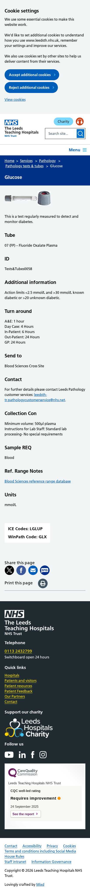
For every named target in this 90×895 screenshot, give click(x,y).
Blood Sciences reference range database (38, 481)
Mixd (40, 884)
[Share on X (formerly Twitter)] (9, 570)
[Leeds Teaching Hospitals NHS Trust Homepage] (22, 128)
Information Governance (51, 861)
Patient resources (18, 686)
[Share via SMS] (45, 570)
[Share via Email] (33, 570)
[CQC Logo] (23, 776)
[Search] (80, 133)
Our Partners (15, 696)
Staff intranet (15, 861)
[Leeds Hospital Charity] (36, 728)
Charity (63, 121)
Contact (11, 701)
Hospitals (12, 675)
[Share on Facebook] (21, 570)
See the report (23, 814)
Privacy (52, 846)
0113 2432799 (18, 651)
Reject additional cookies (29, 87)
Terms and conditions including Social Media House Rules (40, 854)
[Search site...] (60, 133)
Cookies (69, 846)
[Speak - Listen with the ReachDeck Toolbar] (80, 121)
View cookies (15, 99)
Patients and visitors (20, 680)
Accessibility (32, 846)
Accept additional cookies (30, 75)
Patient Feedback (19, 691)
